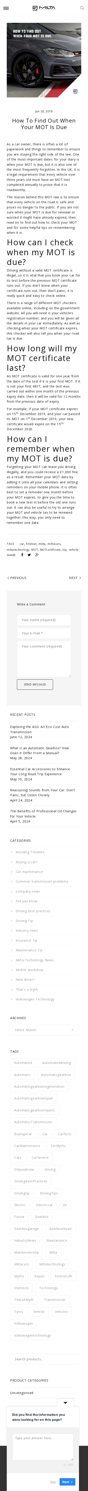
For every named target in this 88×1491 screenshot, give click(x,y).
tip (65, 550)
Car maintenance (29, 872)
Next (73, 578)
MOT (34, 550)
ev (65, 1205)
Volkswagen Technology (35, 999)
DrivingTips (49, 1193)
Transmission (54, 1299)
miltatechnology (18, 550)
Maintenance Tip (29, 950)
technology (48, 1288)
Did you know (27, 901)
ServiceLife (63, 1276)
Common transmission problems (42, 881)
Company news (28, 891)
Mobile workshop (29, 970)
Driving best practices (33, 911)
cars (17, 1157)
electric (20, 1205)
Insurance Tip (26, 940)
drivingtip (22, 1193)
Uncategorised (21, 1393)
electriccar (44, 1205)
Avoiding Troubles (30, 852)
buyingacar (23, 1134)
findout (31, 544)
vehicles (61, 1311)
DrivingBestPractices (31, 1181)
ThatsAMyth (24, 1299)
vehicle (74, 550)
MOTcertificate (50, 550)
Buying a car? (26, 862)
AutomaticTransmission (33, 1122)
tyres (18, 1311)
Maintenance (56, 1240)
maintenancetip (26, 1252)
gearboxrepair (60, 1228)
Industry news (27, 930)
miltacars (54, 544)
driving (50, 1169)
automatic (22, 1075)
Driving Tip (24, 921)
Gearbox (42, 1217)
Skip (53, 1482)
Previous (18, 578)
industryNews (25, 1240)
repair (39, 1276)
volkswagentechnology (32, 1335)
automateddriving (56, 1063)
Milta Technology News (34, 960)
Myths (19, 1276)
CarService (40, 1157)
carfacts (65, 1134)
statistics (21, 1288)
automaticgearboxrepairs (34, 1110)
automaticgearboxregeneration (39, 1086)
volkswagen (23, 1323)
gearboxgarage (26, 1228)
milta (42, 544)
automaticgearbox (56, 1075)
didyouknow (24, 1169)
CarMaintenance (27, 1146)
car (22, 544)
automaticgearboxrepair (33, 1098)
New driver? (25, 979)
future (19, 1217)
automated (23, 1063)
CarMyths (58, 1146)
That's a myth (27, 989)
